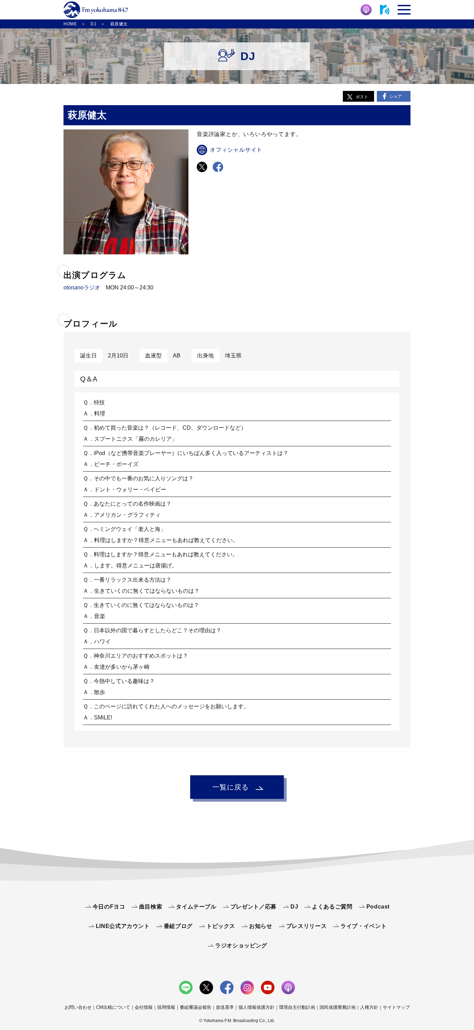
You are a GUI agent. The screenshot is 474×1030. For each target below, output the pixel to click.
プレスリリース (306, 926)
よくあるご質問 (332, 907)
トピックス (220, 926)
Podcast (378, 907)
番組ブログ (178, 926)
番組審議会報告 (195, 1007)
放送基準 (225, 1007)
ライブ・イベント (363, 926)
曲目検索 (150, 907)
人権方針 (369, 1007)
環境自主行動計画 (297, 1007)
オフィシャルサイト (236, 150)
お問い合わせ (78, 1007)
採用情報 (166, 1007)
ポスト (362, 96)
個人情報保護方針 (256, 1007)
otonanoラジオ (82, 287)
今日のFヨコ (109, 907)
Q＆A (88, 379)
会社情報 (144, 1007)
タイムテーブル (196, 907)
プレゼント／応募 (253, 907)
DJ (294, 907)
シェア (395, 96)
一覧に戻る (230, 787)
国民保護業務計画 (338, 1007)
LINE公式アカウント (123, 926)
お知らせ (260, 926)
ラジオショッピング (241, 945)
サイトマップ (396, 1007)
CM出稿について (113, 1007)
